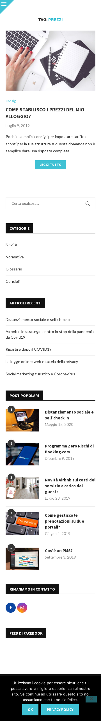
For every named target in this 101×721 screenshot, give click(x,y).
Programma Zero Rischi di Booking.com (69, 448)
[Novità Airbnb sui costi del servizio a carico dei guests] (22, 488)
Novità (11, 244)
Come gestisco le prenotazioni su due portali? (64, 521)
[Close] (7, 7)
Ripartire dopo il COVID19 (29, 349)
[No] (91, 699)
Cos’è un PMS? (59, 550)
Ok (30, 709)
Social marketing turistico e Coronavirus (40, 373)
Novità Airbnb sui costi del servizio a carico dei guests (70, 485)
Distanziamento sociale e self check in (39, 319)
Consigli (13, 281)
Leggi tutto (50, 164)
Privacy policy (60, 709)
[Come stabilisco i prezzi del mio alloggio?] (50, 60)
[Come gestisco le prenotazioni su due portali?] (22, 523)
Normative (15, 256)
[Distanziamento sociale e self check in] (22, 420)
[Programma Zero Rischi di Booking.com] (22, 454)
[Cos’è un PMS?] (22, 559)
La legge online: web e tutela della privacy (42, 361)
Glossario (14, 269)
